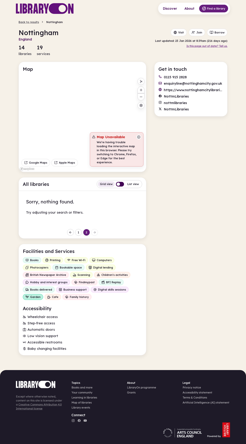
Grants (131, 392)
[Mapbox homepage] (27, 169)
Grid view (106, 184)
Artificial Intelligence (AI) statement (206, 402)
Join (199, 32)
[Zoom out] (141, 96)
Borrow (220, 32)
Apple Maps (67, 162)
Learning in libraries (84, 397)
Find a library (216, 8)
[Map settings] (141, 105)
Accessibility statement (197, 392)
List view (133, 184)
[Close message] (138, 137)
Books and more (82, 387)
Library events (80, 407)
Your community (81, 392)
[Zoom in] (141, 89)
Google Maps (38, 162)
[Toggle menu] (141, 81)
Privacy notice (192, 387)
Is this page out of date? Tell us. (206, 46)
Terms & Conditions (195, 397)
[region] (82, 124)
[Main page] (45, 8)
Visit (181, 32)
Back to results (29, 22)
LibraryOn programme (141, 387)
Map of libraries (81, 402)
